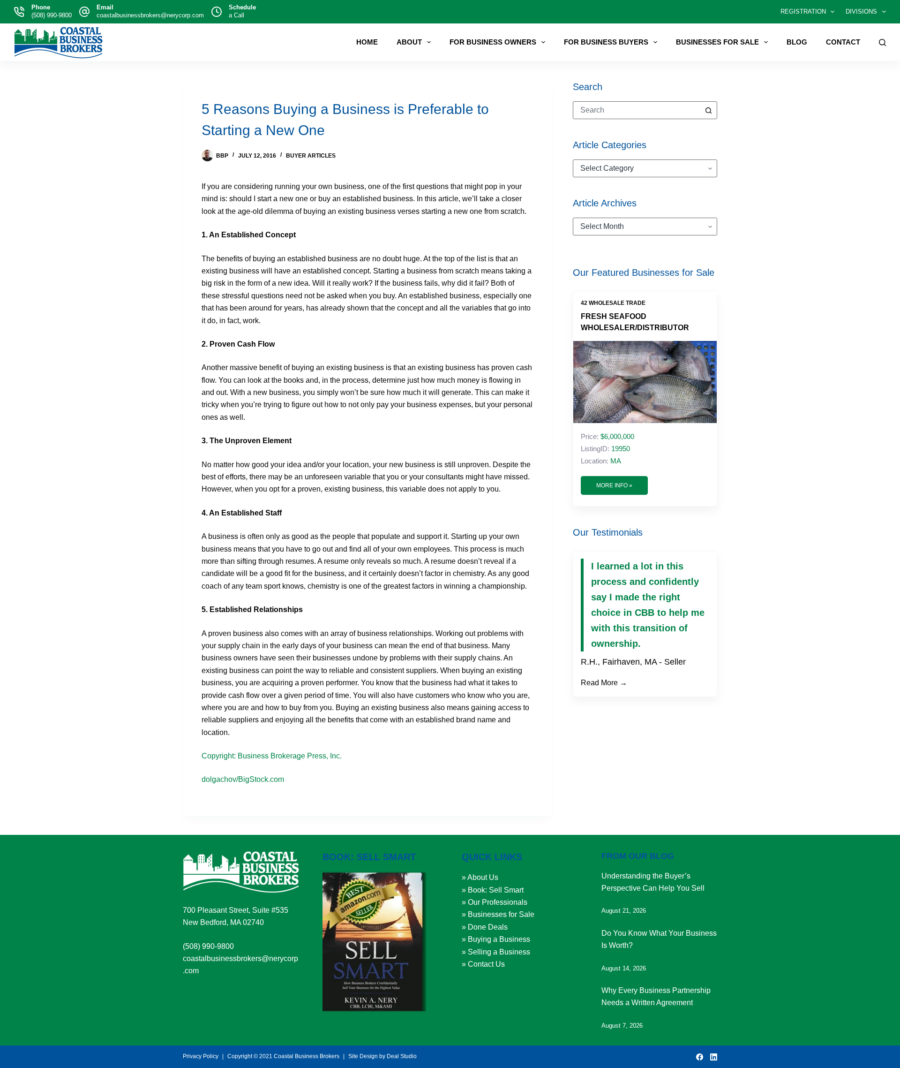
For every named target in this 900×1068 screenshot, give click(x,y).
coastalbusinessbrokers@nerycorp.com (150, 15)
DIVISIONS (861, 11)
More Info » (614, 485)
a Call (236, 15)
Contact (843, 42)
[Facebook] (699, 1056)
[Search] (882, 42)
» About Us (480, 877)
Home (367, 42)
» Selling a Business (496, 952)
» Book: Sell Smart (493, 890)
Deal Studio (402, 1056)
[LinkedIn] (713, 1056)
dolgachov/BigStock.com (243, 779)
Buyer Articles (311, 155)
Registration (803, 11)
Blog (797, 42)
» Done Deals (485, 927)
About (409, 42)
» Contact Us (483, 964)
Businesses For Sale (717, 42)
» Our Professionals (494, 902)
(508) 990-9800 (51, 15)
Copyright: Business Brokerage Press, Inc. (272, 756)
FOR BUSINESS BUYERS (606, 42)
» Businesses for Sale (498, 914)
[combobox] (636, 110)
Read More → (604, 683)
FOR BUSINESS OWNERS (493, 42)
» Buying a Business (496, 939)
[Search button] (708, 110)
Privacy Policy (200, 1056)
